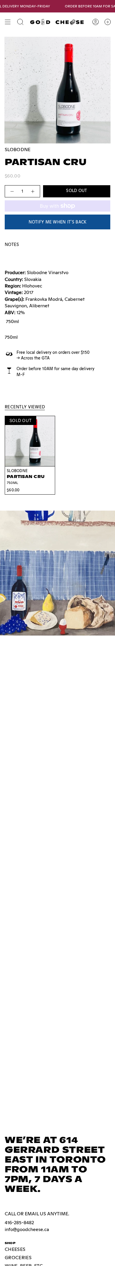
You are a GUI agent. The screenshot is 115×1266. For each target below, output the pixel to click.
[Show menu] (8, 22)
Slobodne (18, 149)
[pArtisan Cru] (30, 441)
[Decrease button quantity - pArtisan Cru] (12, 191)
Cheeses (15, 1249)
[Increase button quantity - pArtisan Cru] (33, 191)
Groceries (18, 1257)
